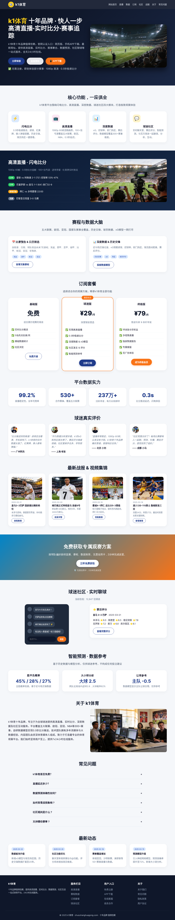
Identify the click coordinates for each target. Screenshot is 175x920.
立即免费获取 (87, 563)
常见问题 (163, 4)
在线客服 (108, 898)
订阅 (134, 4)
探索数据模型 (103, 265)
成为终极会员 (141, 362)
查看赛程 (35, 61)
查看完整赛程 (22, 264)
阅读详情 (58, 517)
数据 (128, 4)
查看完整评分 (103, 631)
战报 (147, 4)
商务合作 (108, 903)
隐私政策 (142, 898)
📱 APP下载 (55, 61)
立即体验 (16, 61)
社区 (141, 4)
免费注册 (108, 889)
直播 (121, 4)
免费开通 (33, 356)
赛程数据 (75, 894)
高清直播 (75, 889)
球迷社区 (75, 903)
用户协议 (142, 903)
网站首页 (113, 4)
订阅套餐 (75, 898)
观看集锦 (99, 517)
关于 (154, 4)
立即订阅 (87, 363)
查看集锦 (18, 521)
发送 (61, 639)
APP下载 (108, 894)
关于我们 (142, 889)
